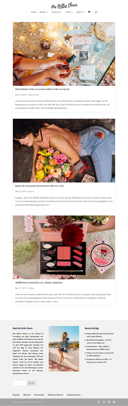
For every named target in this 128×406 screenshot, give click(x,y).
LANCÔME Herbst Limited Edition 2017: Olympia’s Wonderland (38, 283)
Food (68, 12)
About (79, 12)
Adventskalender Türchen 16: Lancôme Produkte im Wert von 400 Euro (42, 89)
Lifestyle (55, 12)
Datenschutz (56, 394)
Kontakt (39, 394)
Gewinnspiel (33, 95)
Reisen (43, 12)
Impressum (74, 394)
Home (33, 12)
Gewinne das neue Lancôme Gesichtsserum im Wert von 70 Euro (39, 186)
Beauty (31, 191)
